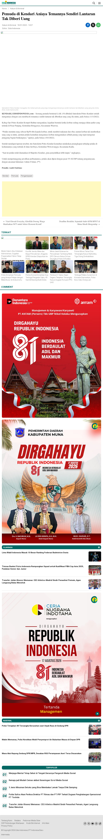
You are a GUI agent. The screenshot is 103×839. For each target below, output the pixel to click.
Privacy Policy (6, 826)
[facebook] (88, 25)
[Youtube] (92, 823)
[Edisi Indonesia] (9, 4)
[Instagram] (96, 823)
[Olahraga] (99, 547)
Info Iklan (45, 823)
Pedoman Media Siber (31, 821)
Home (4, 9)
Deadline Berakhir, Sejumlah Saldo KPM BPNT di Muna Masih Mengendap (79, 222)
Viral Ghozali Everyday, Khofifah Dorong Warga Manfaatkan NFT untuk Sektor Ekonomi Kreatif (24, 222)
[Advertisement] (51, 199)
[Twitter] (88, 823)
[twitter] (93, 25)
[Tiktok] (100, 823)
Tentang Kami (6, 821)
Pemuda (14, 176)
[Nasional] (99, 720)
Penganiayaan (26, 176)
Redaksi (17, 821)
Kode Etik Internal (33, 823)
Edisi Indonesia (14, 28)
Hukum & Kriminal (17, 9)
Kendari (6, 176)
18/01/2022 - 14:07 (25, 25)
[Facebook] (85, 823)
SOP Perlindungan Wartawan (12, 823)
